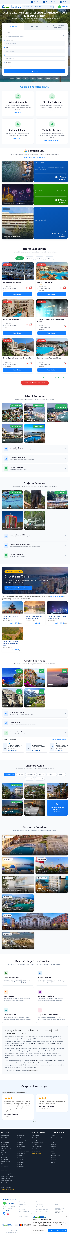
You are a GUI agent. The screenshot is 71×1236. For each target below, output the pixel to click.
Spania (40, 78)
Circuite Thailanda (37, 1146)
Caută (36, 71)
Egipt (18, 78)
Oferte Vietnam (21, 1166)
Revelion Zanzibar (6, 1187)
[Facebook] (4, 1213)
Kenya (52, 1142)
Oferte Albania (5, 1135)
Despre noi (22, 1204)
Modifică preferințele (39, 1230)
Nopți (8, 47)
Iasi (41, 774)
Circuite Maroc (36, 1151)
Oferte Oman (20, 1142)
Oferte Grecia (4, 1153)
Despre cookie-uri (41, 1207)
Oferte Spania (20, 1155)
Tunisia (29, 258)
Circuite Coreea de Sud (38, 1142)
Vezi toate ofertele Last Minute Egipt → (55, 378)
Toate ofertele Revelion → (8, 1189)
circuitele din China (56, 596)
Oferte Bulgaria (5, 1142)
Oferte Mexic (20, 1138)
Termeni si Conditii (24, 1207)
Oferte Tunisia (20, 1162)
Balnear (48, 78)
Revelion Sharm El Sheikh (8, 1176)
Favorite (36, 2)
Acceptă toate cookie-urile (57, 1230)
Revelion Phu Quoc (6, 1183)
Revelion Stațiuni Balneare (8, 1185)
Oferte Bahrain (5, 1138)
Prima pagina (23, 1202)
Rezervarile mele (50, 2)
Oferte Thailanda (21, 1160)
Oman (52, 1151)
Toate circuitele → (37, 1153)
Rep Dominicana (55, 1155)
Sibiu (61, 774)
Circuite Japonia (36, 1140)
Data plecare (10, 55)
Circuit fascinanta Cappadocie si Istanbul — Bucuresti (39, 745)
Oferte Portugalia (21, 1146)
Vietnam (53, 1162)
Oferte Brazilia (5, 1140)
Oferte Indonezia (5, 1155)
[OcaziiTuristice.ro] (11, 6)
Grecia (32, 78)
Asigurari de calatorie (42, 1209)
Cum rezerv (39, 1202)
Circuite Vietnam (36, 1138)
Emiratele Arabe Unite (56, 1138)
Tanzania (53, 1157)
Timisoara (31, 774)
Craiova (40, 779)
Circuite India (35, 1144)
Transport (9, 40)
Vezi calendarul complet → (60, 740)
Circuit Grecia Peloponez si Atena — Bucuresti (15, 745)
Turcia (25, 78)
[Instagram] (8, 1213)
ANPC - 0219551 (24, 1216)
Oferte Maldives (5, 1161)
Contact (65, 2)
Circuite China (35, 1135)
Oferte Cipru (4, 1144)
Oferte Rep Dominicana (23, 1151)
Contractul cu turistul (42, 1212)
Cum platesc (39, 1204)
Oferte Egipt (4, 1146)
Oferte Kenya (4, 1159)
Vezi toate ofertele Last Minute (35, 383)
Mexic (52, 1149)
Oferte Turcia (20, 1164)
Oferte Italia (4, 1157)
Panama (53, 1153)
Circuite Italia (35, 1149)
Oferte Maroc (4, 1166)
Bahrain (53, 1135)
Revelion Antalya (5, 1178)
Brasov (29, 779)
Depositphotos (33, 1070)
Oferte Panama (20, 1144)
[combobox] (34, 43)
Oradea (51, 774)
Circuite (56, 78)
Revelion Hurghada (6, 1174)
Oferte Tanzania (21, 1157)
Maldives (53, 1144)
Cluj (20, 774)
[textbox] (11, 43)
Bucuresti (9, 774)
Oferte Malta (4, 1164)
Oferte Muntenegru (22, 1140)
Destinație (8, 32)
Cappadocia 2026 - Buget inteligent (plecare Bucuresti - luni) (62, 745)
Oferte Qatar (20, 1149)
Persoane (9, 62)
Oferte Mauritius (21, 1135)
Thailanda (53, 1160)
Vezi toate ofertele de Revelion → (35, 157)
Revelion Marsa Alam (6, 1180)
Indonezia (54, 1140)
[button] (34, 1121)
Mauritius (53, 1146)
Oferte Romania (21, 1153)
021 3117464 (65, 7)
